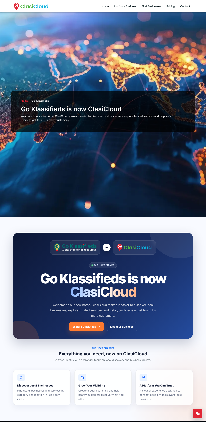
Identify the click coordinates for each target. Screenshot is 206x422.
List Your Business (125, 6)
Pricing (170, 6)
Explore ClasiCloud (84, 326)
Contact (185, 6)
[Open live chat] (197, 413)
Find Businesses (151, 6)
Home (105, 6)
